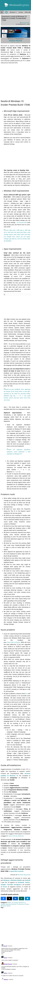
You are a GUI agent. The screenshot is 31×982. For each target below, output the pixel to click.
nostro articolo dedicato (16, 836)
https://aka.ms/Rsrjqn (13, 642)
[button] (2, 12)
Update (3, 904)
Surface (21, 12)
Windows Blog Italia (23, 875)
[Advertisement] (15, 80)
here (26, 693)
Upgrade (8, 904)
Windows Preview (24, 904)
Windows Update (6, 906)
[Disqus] (15, 961)
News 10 (10, 902)
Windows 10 (14, 904)
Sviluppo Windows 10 (19, 902)
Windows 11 (13, 12)
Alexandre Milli (25, 22)
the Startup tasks (22, 222)
